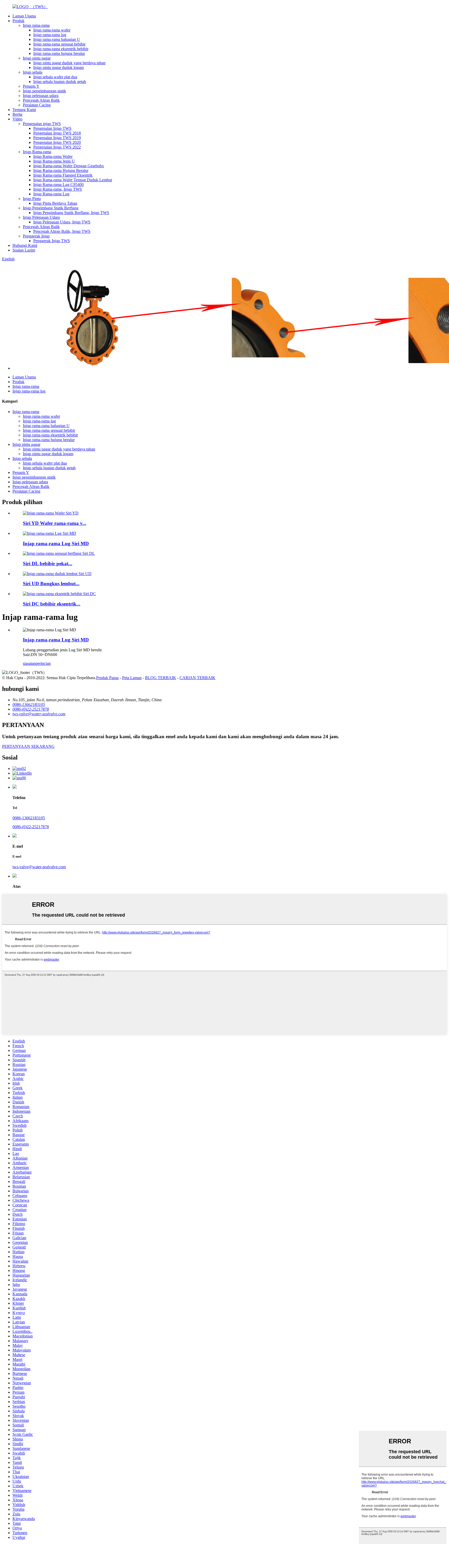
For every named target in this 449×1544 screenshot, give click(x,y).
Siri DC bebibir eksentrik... (51, 604)
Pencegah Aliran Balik (41, 100)
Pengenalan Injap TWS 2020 (57, 142)
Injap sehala (32, 72)
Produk (18, 20)
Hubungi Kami (24, 245)
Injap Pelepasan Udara (41, 217)
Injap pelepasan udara (40, 95)
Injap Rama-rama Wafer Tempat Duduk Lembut (72, 180)
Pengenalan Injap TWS (52, 128)
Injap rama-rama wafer (51, 30)
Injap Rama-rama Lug (51, 194)
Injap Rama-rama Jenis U (54, 161)
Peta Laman (132, 678)
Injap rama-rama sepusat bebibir (59, 44)
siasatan (29, 663)
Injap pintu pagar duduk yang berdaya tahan (69, 63)
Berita (17, 114)
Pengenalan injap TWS (42, 123)
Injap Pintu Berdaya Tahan (55, 203)
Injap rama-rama (36, 25)
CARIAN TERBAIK (197, 678)
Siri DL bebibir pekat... (47, 563)
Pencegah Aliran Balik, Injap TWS (61, 231)
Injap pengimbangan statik (44, 91)
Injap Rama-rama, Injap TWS (57, 189)
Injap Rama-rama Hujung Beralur (60, 170)
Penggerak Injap (36, 236)
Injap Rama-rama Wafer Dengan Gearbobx (68, 166)
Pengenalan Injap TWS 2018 (57, 133)
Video (17, 119)
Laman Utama (24, 16)
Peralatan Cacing (37, 105)
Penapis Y (31, 86)
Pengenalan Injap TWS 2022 (57, 147)
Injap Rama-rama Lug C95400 (58, 184)
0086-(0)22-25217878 (30, 827)
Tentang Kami (24, 109)
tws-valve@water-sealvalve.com (39, 867)
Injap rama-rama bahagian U (56, 39)
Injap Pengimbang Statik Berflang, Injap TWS (71, 212)
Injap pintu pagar (37, 58)
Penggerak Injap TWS (51, 241)
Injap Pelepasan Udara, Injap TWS (61, 222)
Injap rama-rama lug (49, 35)
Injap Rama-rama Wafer (52, 156)
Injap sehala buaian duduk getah (59, 81)
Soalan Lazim (23, 250)
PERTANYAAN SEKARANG (28, 746)
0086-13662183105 (28, 818)
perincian (43, 663)
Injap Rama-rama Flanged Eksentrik (63, 175)
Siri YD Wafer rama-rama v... (54, 523)
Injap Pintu (32, 198)
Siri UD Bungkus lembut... (51, 583)
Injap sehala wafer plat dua (55, 77)
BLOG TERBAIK (160, 678)
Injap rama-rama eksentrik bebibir (60, 49)
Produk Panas (107, 678)
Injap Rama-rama (37, 152)
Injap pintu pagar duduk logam (58, 67)
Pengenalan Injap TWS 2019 (57, 138)
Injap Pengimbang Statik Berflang (50, 208)
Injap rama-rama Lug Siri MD (56, 543)
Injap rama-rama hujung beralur (59, 53)
